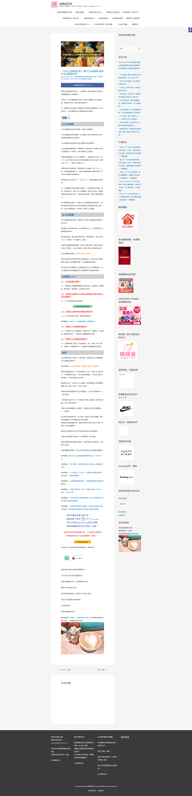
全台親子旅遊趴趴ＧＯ (81, 24)
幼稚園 (89, 79)
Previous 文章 (64, 669)
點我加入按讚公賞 (82, 542)
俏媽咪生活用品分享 (113, 12)
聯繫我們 (135, 24)
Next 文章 (102, 669)
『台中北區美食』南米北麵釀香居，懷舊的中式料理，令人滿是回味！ (129, 103)
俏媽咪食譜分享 (89, 18)
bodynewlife (124, 181)
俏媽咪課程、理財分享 (130, 12)
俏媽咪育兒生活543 (95, 12)
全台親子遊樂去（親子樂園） (104, 24)
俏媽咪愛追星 (103, 18)
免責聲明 (121, 515)
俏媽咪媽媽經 (79, 12)
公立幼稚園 (82, 79)
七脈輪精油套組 (122, 374)
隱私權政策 (122, 512)
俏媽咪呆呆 (65, 4)
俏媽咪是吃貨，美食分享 (71, 18)
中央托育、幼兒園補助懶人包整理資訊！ (82, 321)
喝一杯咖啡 (128, 531)
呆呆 (121, 147)
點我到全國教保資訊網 (82, 306)
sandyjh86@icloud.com (59, 743)
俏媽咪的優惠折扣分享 (64, 12)
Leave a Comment (67, 77)
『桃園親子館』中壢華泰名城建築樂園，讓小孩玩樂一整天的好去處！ (129, 132)
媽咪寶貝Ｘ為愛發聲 (133, 18)
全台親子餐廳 (122, 24)
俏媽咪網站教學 (117, 18)
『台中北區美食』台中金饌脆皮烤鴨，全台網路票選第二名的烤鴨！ (129, 197)
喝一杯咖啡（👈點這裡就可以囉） (78, 617)
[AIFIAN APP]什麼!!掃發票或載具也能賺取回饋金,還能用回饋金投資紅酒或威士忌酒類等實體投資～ (129, 65)
